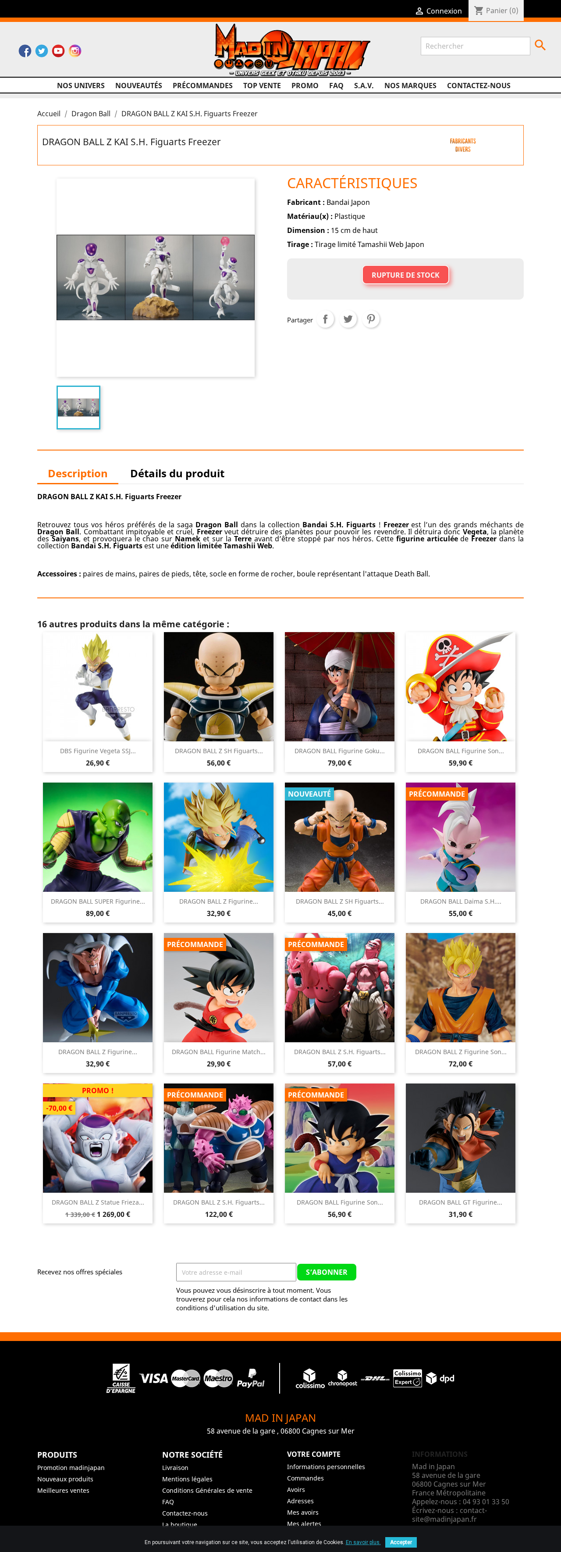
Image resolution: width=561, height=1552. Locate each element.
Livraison (175, 1467)
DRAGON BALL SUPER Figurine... (98, 901)
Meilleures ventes (63, 1490)
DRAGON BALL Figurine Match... (219, 1052)
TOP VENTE (262, 85)
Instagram (75, 53)
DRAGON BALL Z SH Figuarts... (219, 751)
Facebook (25, 53)
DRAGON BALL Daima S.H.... (460, 901)
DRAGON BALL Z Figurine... (218, 901)
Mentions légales (187, 1479)
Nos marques (410, 85)
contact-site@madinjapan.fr (449, 1515)
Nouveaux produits (65, 1479)
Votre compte (314, 1454)
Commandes (305, 1478)
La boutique (179, 1524)
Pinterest (371, 319)
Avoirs (296, 1489)
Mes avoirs (303, 1512)
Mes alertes (304, 1524)
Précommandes (203, 85)
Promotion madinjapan (71, 1467)
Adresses (300, 1501)
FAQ (336, 85)
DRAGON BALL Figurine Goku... (340, 751)
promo (305, 85)
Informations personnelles (326, 1467)
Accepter (401, 1542)
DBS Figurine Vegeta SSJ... (98, 751)
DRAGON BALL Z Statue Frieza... (98, 1202)
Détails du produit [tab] (177, 473)
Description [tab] (78, 473)
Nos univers (81, 85)
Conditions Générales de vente (207, 1490)
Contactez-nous (479, 85)
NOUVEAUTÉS (138, 85)
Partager (325, 319)
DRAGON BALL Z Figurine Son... (461, 1052)
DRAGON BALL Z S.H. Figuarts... (340, 1052)
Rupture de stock (406, 275)
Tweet (348, 319)
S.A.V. (364, 85)
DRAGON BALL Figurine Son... (461, 751)
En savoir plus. (363, 1542)
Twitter (41, 53)
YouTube (58, 53)
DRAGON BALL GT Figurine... (460, 1202)
